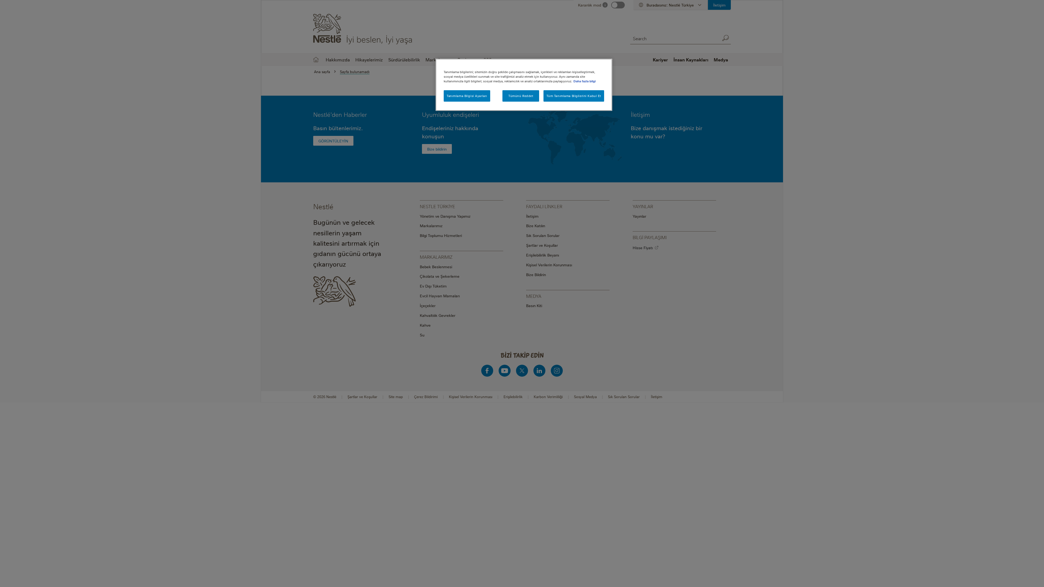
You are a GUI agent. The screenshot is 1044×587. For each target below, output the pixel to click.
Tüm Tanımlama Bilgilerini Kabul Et (573, 96)
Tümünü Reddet (520, 96)
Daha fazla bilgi (584, 81)
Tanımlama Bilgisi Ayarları (467, 96)
